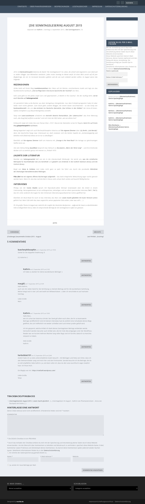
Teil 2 (95, 190)
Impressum (97, 7)
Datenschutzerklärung (116, 7)
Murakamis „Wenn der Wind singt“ (69, 148)
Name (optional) (112, 71)
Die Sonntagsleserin (73, 30)
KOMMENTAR (12, 414)
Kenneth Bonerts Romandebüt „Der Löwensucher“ (64, 116)
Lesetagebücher (79, 7)
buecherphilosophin (27, 249)
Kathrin (39, 30)
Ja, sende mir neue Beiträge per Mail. (22, 465)
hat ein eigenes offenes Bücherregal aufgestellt (34, 177)
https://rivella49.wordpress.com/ (43, 370)
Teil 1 (90, 190)
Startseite (22, 7)
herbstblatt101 (24, 355)
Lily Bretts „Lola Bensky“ (88, 130)
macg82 (21, 283)
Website (75, 456)
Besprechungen (61, 7)
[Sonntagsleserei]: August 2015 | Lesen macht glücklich (29, 401)
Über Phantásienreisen (40, 7)
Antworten (86, 261)
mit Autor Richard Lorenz (88, 198)
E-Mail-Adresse (47, 456)
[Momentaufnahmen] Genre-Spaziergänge (121, 97)
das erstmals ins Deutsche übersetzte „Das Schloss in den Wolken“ (58, 108)
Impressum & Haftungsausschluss (101, 501)
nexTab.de (20, 502)
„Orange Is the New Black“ (65, 140)
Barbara (111, 111)
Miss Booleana (113, 125)
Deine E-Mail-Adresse (114, 77)
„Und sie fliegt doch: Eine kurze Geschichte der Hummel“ (52, 91)
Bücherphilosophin (26, 72)
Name (10, 456)
